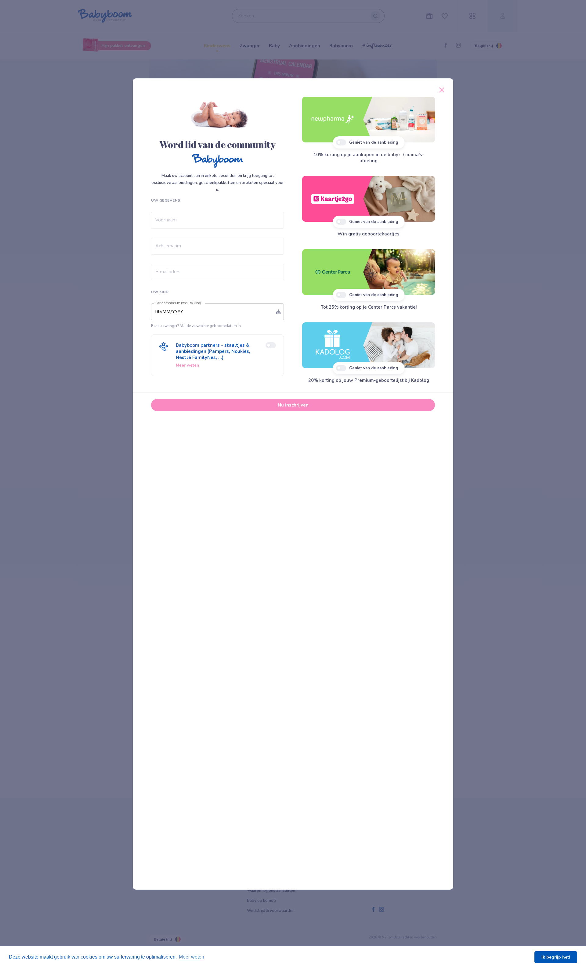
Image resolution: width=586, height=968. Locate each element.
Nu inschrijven (293, 405)
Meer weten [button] (191, 956)
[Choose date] (278, 312)
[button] (217, 355)
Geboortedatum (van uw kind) (178, 303)
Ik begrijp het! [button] (555, 957)
